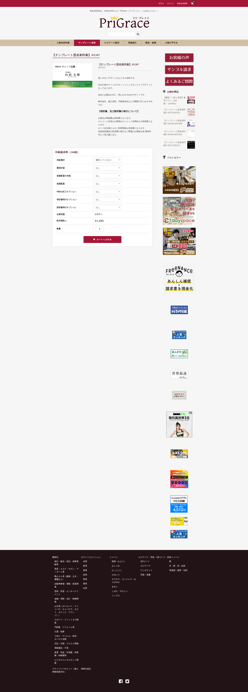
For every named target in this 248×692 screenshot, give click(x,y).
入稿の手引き (171, 43)
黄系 (85, 570)
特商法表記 (86, 669)
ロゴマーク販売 (111, 43)
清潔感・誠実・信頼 (178, 570)
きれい (115, 586)
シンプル (116, 595)
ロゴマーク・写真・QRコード (151, 557)
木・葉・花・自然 (177, 566)
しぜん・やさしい (120, 591)
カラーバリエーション (91, 557)
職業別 (55, 557)
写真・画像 (146, 575)
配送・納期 (151, 43)
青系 (85, 579)
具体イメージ (173, 557)
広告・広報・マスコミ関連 (66, 643)
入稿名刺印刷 (63, 43)
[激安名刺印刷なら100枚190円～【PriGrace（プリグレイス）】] (124, 26)
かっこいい (117, 570)
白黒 (85, 588)
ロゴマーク (146, 566)
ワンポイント (147, 570)
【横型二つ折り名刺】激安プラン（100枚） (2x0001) (174, 100)
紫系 (85, 583)
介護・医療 (59, 631)
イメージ (114, 557)
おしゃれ (116, 566)
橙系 (85, 566)
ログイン (170, 3)
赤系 (85, 561)
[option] (72, 75)
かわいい (116, 575)
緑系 (85, 575)
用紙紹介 (132, 43)
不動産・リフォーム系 (64, 627)
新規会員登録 (182, 3)
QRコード (145, 561)
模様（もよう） (119, 561)
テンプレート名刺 (87, 43)
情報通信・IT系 (61, 648)
